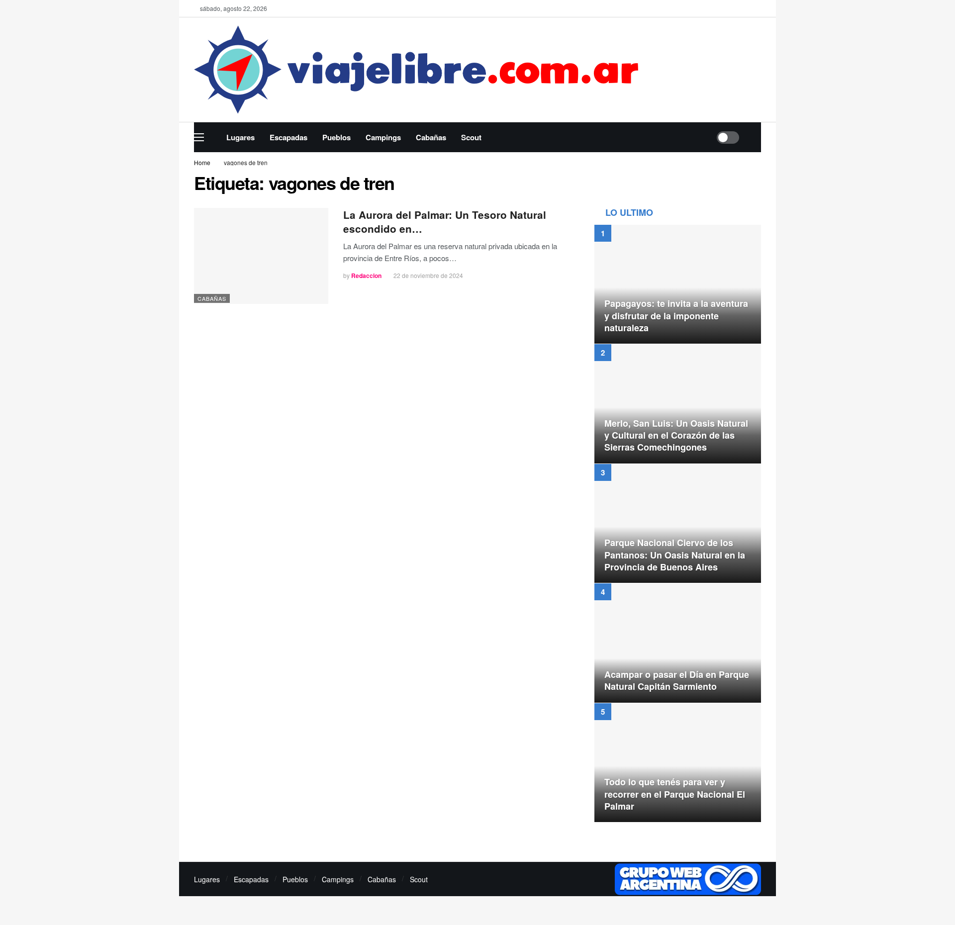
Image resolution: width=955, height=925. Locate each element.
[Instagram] (566, 879)
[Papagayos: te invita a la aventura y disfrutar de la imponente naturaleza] (677, 284)
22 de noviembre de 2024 (428, 275)
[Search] (753, 137)
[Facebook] (726, 8)
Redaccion (366, 275)
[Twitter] (742, 8)
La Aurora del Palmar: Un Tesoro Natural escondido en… (444, 221)
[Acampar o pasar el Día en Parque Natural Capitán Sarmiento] (677, 643)
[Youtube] (757, 8)
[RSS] (601, 879)
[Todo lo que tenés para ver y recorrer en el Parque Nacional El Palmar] (677, 763)
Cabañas (211, 298)
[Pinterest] (583, 879)
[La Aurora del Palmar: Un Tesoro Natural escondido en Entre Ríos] (261, 256)
